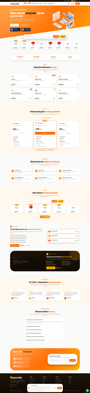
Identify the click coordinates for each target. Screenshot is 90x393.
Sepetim (69, 383)
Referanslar (44, 380)
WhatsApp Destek (58, 381)
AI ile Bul (63, 36)
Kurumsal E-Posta (51, 3)
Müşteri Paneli (70, 378)
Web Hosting (32, 378)
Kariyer (44, 383)
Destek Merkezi (58, 378)
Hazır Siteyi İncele (14, 245)
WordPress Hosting (34, 3)
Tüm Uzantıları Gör (45, 216)
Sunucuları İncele (51, 267)
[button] (45, 319)
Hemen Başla (15, 25)
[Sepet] (69, 4)
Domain (24, 3)
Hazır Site (41, 3)
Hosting (28, 3)
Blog (43, 381)
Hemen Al (22, 133)
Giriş (73, 3)
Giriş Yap (69, 380)
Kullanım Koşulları (71, 390)
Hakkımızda (44, 378)
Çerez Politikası (40, 390)
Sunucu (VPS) (32, 383)
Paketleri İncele (25, 25)
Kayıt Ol (77, 3)
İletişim (57, 383)
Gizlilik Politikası (66, 390)
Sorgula (56, 36)
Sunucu (45, 3)
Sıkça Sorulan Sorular (59, 380)
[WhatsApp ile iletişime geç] (87, 390)
